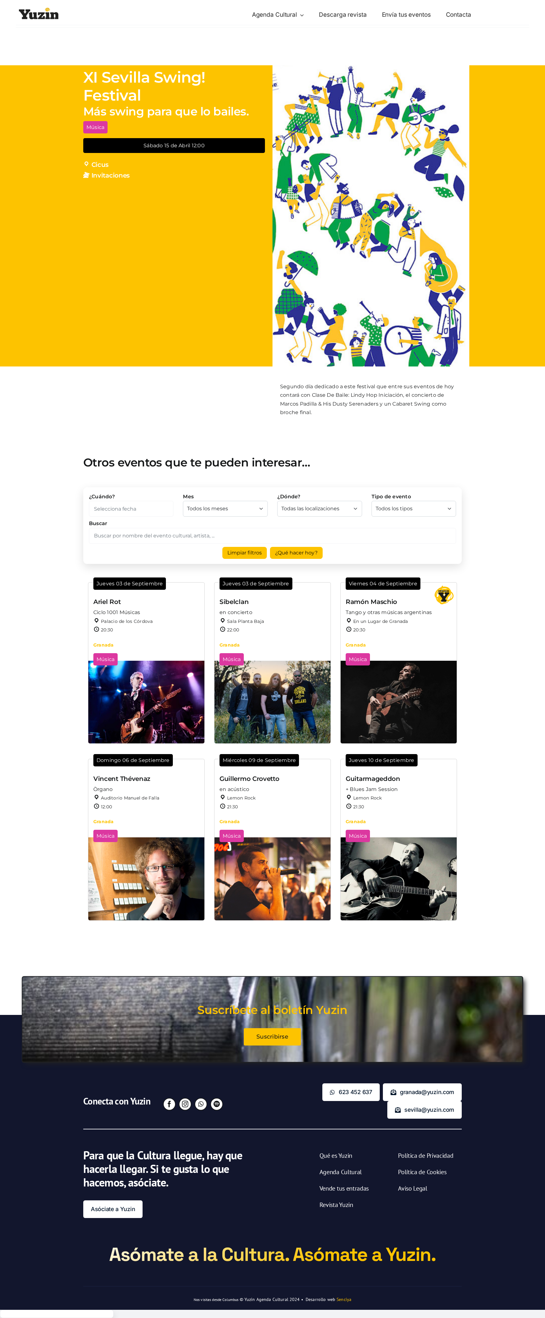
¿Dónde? (289, 497)
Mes (188, 497)
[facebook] (169, 1104)
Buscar (98, 523)
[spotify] (216, 1104)
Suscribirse (272, 1036)
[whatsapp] (201, 1104)
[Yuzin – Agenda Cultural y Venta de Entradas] (38, 10)
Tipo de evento (391, 497)
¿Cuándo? (102, 497)
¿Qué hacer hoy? (296, 553)
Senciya (344, 1299)
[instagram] (185, 1104)
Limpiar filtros (244, 553)
